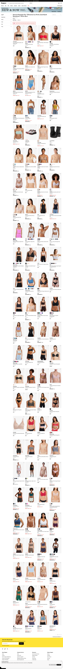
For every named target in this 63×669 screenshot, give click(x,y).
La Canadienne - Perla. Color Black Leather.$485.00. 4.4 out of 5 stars (55, 135)
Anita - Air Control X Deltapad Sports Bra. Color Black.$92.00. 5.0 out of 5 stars (19, 283)
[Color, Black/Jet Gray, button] (28, 288)
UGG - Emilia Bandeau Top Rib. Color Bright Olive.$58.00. (55, 111)
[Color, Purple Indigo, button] (28, 42)
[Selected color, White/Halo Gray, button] (50, 554)
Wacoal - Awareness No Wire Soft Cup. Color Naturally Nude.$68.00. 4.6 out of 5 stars (31, 209)
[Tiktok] (5, 649)
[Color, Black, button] (30, 42)
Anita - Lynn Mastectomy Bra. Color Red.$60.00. (31, 427)
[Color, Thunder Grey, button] (56, 239)
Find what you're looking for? (57, 636)
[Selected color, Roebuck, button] (38, 164)
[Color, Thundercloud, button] (51, 115)
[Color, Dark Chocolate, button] (51, 578)
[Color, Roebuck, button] (31, 42)
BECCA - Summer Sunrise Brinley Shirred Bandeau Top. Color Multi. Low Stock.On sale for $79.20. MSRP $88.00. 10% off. (19, 86)
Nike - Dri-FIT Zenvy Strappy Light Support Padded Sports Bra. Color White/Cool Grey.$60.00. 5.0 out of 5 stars (55, 259)
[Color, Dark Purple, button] (38, 239)
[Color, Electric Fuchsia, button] (41, 313)
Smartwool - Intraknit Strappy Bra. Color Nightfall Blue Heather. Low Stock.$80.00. (55, 449)
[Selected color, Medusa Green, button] (26, 503)
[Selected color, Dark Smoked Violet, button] (13, 338)
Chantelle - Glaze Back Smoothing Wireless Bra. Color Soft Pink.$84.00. (19, 427)
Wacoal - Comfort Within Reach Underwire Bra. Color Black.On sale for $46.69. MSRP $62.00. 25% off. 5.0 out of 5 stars (31, 596)
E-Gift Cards (34, 659)
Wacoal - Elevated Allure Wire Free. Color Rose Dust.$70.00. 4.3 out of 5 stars (19, 209)
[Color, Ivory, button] (27, 263)
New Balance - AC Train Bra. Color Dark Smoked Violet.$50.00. (19, 333)
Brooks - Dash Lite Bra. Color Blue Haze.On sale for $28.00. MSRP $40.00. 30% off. (43, 621)
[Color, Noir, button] (39, 602)
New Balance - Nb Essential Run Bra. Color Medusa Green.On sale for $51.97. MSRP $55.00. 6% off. (31, 499)
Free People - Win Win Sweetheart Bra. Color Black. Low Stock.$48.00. (31, 356)
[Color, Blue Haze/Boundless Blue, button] (51, 554)
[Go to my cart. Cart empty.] (61, 3)
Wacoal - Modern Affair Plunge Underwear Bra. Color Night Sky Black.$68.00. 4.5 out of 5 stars (43, 283)
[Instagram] (3, 649)
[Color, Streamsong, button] (15, 338)
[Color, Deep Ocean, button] (15, 239)
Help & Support (59, 5)
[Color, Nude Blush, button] (51, 42)
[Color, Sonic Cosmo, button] (32, 626)
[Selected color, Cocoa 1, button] (50, 602)
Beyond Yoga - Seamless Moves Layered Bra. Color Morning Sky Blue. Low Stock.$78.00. (19, 356)
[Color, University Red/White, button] (30, 239)
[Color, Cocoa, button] (27, 626)
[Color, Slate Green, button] (18, 361)
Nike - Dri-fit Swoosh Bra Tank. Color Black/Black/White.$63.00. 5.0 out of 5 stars (43, 209)
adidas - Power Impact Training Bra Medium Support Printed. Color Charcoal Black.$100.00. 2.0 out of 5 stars (31, 403)
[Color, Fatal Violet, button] (39, 385)
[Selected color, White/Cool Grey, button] (50, 263)
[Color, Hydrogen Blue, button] (54, 239)
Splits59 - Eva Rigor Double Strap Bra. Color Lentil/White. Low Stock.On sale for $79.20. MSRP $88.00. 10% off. (31, 549)
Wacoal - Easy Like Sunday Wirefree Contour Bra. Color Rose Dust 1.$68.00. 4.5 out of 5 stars (31, 308)
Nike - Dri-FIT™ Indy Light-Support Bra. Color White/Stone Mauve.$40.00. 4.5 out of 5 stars (55, 233)
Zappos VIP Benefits (5, 659)
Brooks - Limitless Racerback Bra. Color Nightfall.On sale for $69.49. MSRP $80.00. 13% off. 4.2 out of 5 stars (43, 549)
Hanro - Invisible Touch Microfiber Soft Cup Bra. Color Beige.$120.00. (43, 449)
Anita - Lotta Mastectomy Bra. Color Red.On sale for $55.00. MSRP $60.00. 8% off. (43, 499)
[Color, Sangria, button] (16, 361)
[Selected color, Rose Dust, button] (13, 66)
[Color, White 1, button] (53, 602)
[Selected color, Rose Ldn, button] (38, 385)
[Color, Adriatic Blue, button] (15, 164)
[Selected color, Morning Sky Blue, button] (13, 361)
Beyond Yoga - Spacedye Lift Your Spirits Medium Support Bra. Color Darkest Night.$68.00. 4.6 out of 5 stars (19, 259)
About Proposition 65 (20, 659)
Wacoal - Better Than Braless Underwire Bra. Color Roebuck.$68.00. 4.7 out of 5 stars (43, 233)
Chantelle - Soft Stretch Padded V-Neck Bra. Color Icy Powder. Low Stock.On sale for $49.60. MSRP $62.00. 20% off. (31, 573)
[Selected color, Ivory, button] (26, 115)
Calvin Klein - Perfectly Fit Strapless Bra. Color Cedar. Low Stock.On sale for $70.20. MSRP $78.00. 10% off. (43, 135)
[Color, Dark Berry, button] (51, 313)
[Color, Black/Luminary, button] (51, 529)
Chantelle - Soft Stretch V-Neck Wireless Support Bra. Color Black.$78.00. (55, 36)
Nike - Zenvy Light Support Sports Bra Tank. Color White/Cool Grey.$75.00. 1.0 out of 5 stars (19, 474)
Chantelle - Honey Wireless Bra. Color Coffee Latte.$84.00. (55, 333)
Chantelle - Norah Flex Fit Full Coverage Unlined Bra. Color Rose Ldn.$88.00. (43, 379)
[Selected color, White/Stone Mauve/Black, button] (26, 239)
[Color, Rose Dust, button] (51, 66)
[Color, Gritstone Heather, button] (53, 313)
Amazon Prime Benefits (5, 658)
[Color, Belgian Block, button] (16, 66)
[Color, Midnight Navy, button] (57, 239)
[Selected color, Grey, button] (13, 313)
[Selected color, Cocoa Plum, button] (38, 313)
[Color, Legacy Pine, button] (39, 313)
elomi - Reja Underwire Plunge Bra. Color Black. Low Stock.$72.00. (19, 403)
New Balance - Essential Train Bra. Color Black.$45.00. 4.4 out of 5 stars (19, 449)
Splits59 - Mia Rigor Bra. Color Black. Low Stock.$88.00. (43, 403)
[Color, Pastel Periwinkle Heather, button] (15, 263)
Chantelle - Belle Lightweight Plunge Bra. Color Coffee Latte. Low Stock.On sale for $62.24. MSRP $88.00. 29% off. (19, 621)
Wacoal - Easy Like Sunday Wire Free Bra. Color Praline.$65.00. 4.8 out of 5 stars (55, 160)
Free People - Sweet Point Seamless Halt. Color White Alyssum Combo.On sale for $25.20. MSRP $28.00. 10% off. (43, 111)
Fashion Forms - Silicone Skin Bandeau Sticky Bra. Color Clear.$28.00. (55, 86)
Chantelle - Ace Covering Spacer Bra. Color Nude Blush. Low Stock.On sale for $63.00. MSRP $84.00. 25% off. (43, 573)
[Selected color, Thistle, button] (50, 189)
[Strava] (7, 649)
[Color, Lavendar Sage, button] (27, 42)
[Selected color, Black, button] (50, 42)
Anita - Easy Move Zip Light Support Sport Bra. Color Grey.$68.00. (19, 308)
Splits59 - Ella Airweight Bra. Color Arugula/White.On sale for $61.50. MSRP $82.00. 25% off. (19, 596)
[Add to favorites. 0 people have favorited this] (24, 26)
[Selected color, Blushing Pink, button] (13, 189)
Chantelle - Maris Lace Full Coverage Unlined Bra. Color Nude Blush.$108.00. (43, 474)
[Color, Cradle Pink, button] (53, 164)
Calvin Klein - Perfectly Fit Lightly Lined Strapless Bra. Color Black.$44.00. (19, 379)
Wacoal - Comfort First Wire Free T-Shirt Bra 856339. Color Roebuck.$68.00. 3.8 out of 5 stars (43, 160)
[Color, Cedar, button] (51, 361)
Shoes (48, 659)
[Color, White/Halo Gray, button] (27, 288)
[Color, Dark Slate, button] (28, 164)
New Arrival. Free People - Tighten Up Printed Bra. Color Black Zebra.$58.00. (31, 449)
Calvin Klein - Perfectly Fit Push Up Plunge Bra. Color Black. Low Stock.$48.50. (55, 356)
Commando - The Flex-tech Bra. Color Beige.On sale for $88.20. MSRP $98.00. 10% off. (31, 524)
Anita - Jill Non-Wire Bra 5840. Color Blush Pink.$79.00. (31, 185)
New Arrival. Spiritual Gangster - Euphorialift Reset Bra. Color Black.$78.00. (43, 356)
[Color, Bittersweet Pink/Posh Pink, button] (53, 554)
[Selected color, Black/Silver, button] (26, 478)
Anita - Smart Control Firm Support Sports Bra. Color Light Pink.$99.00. (43, 259)
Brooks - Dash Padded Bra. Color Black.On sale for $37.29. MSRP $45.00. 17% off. (19, 573)
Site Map (33, 656)
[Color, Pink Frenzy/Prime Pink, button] (32, 288)
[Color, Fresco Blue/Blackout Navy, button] (30, 288)
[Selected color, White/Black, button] (38, 529)
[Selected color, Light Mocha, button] (50, 503)
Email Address (5, 643)
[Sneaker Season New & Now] (31, 9)
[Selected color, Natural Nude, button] (13, 164)
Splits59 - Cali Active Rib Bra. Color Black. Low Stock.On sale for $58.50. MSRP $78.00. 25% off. (55, 573)
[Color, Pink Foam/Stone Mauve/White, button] (27, 239)
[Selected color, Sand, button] (26, 42)
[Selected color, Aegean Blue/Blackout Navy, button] (26, 288)
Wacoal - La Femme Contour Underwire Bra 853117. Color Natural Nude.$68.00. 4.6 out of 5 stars (19, 160)
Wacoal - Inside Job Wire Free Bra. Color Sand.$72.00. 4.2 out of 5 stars (31, 36)
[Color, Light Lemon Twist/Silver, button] (27, 478)
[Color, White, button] (39, 91)
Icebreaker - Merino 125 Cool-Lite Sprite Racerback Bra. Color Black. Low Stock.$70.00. (55, 308)
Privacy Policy (30, 662)
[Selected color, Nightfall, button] (38, 554)
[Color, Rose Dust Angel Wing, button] (39, 288)
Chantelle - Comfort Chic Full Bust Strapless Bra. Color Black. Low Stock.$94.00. (55, 283)
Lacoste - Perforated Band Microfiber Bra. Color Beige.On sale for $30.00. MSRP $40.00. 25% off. (43, 596)
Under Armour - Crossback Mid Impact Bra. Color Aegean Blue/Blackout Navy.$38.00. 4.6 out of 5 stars (31, 283)
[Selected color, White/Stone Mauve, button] (50, 239)
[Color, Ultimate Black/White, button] (54, 554)
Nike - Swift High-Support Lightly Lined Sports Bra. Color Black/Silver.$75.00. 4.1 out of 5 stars (31, 474)
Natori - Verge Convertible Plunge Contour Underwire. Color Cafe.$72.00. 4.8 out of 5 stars (43, 61)
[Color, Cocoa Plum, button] (13, 239)
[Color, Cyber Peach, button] (39, 626)
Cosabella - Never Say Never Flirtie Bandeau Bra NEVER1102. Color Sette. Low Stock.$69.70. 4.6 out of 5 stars (19, 111)
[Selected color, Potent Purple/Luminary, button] (50, 529)
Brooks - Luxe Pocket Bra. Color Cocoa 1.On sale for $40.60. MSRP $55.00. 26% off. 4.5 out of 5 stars (55, 596)
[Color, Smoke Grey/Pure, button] (51, 239)
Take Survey (34, 658)
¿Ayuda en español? (20, 656)
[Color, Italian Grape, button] (32, 42)
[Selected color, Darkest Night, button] (13, 263)
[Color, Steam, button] (53, 239)
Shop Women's (54, 11)
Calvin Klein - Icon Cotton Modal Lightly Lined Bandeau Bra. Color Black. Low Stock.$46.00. (19, 36)
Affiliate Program (34, 655)
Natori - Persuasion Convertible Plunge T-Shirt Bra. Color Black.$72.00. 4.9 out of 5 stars (31, 259)
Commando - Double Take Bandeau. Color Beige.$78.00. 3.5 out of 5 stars (43, 86)
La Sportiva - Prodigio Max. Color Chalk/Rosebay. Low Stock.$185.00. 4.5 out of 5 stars (31, 135)
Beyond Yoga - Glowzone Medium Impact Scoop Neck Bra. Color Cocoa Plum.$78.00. (43, 308)
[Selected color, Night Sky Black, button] (38, 288)
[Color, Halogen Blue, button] (31, 626)
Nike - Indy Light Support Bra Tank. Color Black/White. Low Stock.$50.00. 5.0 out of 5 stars (31, 333)
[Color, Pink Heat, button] (27, 503)
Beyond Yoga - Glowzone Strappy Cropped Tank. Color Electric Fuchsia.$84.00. (19, 233)
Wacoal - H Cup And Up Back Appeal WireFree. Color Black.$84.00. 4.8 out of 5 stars (55, 61)
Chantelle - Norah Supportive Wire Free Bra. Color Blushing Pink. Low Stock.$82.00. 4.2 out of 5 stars (19, 185)
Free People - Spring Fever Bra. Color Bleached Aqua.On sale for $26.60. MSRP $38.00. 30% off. (19, 135)
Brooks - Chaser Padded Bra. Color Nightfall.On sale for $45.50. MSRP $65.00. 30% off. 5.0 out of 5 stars (31, 621)
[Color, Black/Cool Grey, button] (53, 263)
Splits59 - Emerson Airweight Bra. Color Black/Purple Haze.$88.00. (43, 427)
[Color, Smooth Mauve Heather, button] (16, 263)
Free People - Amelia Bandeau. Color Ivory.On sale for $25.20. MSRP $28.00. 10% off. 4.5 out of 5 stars (31, 111)
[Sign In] (59, 3)
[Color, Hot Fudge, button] (15, 214)
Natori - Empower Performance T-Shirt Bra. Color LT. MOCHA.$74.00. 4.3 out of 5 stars (55, 379)
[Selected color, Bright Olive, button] (50, 115)
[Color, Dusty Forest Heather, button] (18, 263)
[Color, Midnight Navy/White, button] (28, 239)
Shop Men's (59, 11)
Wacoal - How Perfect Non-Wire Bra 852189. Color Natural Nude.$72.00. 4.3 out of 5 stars (31, 160)
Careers (3, 655)
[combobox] (18, 3)
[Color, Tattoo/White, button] (54, 263)
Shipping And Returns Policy (21, 658)
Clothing (48, 655)
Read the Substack (36, 0)
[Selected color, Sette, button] (13, 115)
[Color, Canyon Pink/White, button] (31, 288)
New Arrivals (49, 656)
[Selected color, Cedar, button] (38, 141)
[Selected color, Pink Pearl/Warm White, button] (50, 478)
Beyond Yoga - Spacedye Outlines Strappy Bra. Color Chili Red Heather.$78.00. (55, 427)
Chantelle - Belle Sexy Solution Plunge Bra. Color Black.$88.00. (55, 403)
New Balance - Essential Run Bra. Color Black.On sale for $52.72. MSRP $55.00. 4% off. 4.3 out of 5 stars (19, 499)
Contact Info (19, 655)
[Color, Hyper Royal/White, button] (32, 239)
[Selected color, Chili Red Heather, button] (50, 432)
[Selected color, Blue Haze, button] (38, 626)
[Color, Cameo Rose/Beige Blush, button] (28, 263)
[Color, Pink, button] (15, 313)
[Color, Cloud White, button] (19, 263)
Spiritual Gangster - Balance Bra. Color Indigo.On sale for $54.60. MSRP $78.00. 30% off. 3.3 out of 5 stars (55, 621)
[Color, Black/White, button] (31, 239)
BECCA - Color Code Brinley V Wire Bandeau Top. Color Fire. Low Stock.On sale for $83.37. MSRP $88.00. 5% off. (43, 36)
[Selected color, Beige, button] (38, 91)
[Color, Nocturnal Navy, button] (20, 263)
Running (48, 658)
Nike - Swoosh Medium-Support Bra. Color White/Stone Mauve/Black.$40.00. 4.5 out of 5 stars (31, 233)
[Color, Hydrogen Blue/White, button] (56, 263)
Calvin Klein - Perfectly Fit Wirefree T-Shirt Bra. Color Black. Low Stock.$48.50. (31, 379)
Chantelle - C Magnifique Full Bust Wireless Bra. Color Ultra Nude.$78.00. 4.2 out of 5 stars (43, 333)
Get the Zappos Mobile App (6, 656)
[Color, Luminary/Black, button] (53, 529)
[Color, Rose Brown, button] (27, 164)
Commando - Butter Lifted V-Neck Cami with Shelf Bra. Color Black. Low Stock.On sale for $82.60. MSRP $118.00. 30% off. (55, 209)
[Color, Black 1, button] (26, 313)
